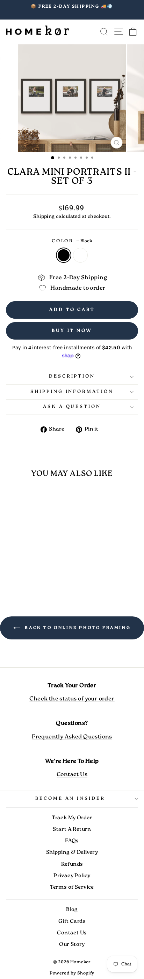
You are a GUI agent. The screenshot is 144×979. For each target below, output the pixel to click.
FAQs (72, 840)
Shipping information (72, 392)
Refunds (72, 864)
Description (72, 376)
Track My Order (72, 817)
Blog (72, 909)
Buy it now (72, 331)
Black (64, 255)
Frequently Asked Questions (72, 737)
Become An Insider (70, 799)
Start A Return (72, 829)
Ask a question (72, 407)
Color (72, 241)
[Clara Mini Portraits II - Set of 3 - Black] (27, 575)
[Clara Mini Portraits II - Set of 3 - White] (35, 575)
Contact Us (72, 774)
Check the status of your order (71, 699)
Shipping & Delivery (72, 852)
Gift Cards (72, 921)
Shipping (44, 216)
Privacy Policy (72, 875)
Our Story (72, 944)
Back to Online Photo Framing (77, 627)
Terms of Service (72, 887)
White (80, 255)
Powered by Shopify (72, 973)
